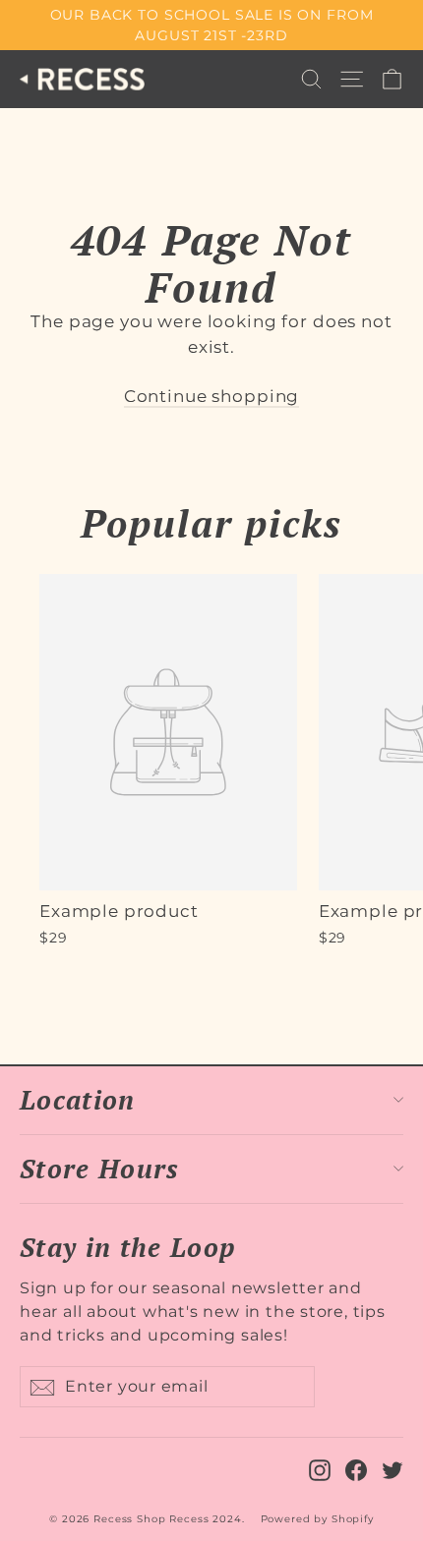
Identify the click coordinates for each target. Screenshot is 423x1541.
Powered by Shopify (317, 1518)
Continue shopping (211, 396)
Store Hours (100, 1168)
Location (78, 1099)
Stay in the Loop (127, 1245)
